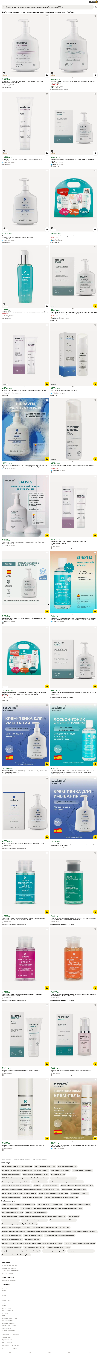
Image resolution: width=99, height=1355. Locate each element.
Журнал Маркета (7, 1342)
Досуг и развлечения (8, 1288)
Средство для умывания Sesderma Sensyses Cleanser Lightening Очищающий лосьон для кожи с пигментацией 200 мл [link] (73, 994)
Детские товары (6, 1328)
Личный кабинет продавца (9, 1265)
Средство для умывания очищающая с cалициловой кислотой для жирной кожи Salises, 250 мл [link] (24, 542)
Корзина (69, 1352)
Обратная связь (6, 1337)
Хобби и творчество (7, 1310)
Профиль (89, 1352)
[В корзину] (47, 75)
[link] (17, 1166)
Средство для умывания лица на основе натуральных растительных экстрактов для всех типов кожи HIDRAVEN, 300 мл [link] (22, 236)
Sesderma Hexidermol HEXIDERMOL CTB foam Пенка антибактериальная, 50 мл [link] (73, 466)
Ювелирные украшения (8, 1330)
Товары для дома (7, 1303)
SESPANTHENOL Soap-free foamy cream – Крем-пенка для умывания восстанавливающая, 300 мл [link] (22, 81)
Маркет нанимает (7, 1339)
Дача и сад (5, 1313)
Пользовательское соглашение (10, 1334)
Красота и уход (6, 1308)
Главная (10, 1352)
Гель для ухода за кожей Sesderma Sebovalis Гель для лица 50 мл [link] (21, 1070)
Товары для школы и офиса (9, 1318)
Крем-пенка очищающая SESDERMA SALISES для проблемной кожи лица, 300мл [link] (72, 160)
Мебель (4, 1290)
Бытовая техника (7, 1293)
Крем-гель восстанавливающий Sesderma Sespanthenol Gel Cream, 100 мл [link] (24, 390)
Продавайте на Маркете (9, 1268)
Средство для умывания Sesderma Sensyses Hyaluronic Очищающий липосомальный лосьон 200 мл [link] (22, 994)
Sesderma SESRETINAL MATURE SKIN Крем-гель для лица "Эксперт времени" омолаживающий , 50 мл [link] (73, 1145)
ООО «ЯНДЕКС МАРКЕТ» (13, 1345)
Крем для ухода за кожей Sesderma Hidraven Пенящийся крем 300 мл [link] (23, 843)
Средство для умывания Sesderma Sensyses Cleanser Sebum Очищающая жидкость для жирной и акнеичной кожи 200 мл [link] (23, 918)
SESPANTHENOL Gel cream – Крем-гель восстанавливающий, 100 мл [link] (22, 159)
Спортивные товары (7, 1320)
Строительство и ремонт (9, 1325)
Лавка (30, 1352)
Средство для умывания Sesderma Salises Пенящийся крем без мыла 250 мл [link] (73, 692)
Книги (3, 1315)
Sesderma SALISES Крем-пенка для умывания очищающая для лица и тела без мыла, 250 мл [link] (73, 82)
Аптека (4, 1305)
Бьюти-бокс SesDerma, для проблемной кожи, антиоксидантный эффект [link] (72, 236)
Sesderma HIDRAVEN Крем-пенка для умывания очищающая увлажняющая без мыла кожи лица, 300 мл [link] (24, 771)
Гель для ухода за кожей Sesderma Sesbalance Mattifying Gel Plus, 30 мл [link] (23, 1145)
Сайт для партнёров (7, 1273)
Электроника (5, 1298)
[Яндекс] (14, 1348)
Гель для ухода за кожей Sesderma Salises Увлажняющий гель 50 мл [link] (70, 1070)
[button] (96, 7)
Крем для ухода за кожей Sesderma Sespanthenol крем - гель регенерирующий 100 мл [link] (68, 542)
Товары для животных (8, 1323)
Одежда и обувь (6, 1300)
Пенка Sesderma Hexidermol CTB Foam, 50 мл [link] (64, 390)
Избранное (49, 1352)
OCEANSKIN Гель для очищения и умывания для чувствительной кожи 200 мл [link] (25, 312)
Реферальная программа (9, 1280)
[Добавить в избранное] (47, 16)
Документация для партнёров (10, 1270)
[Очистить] (91, 7)
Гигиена (4, 1295)
